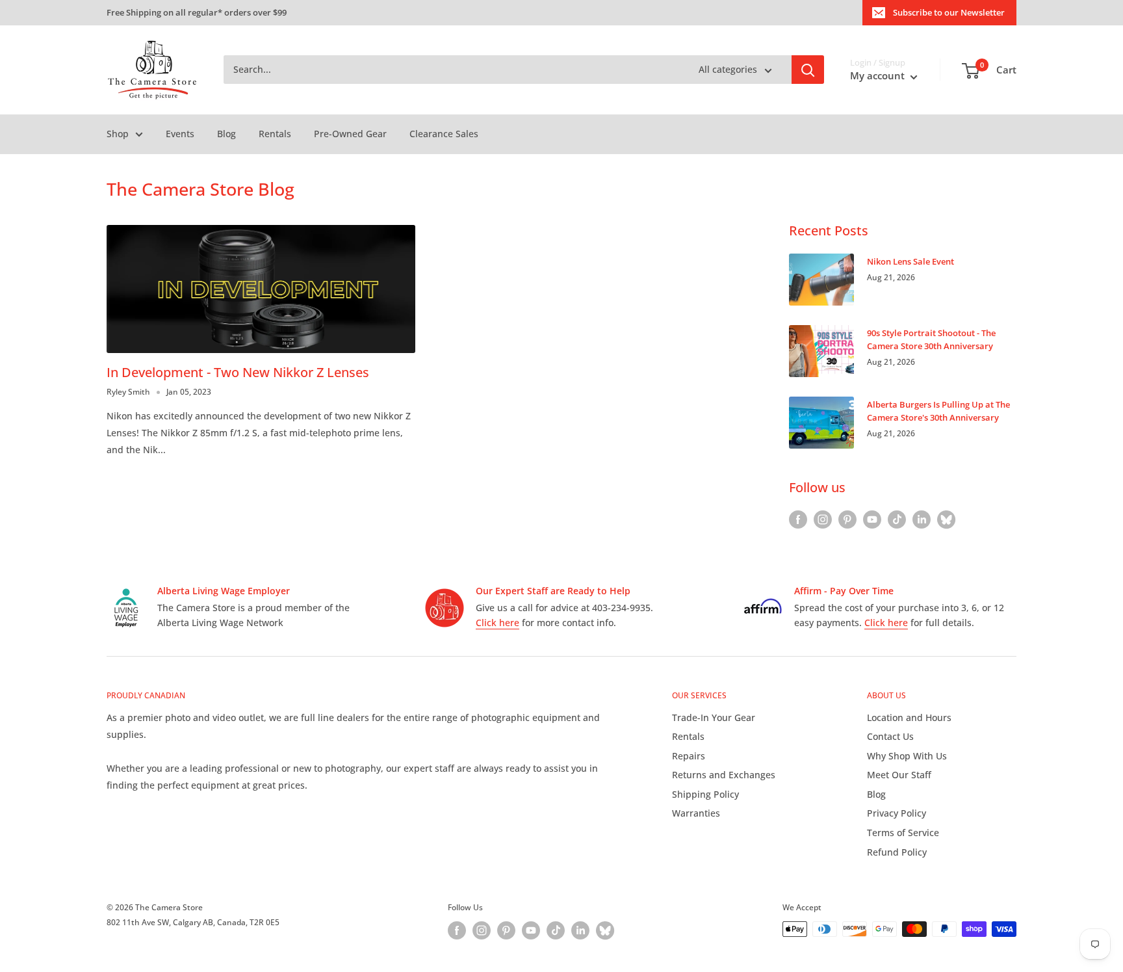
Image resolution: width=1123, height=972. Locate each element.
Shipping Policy (705, 794)
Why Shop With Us (907, 756)
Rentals (275, 133)
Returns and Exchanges (723, 774)
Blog (226, 133)
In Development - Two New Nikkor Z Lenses (238, 372)
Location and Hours (909, 717)
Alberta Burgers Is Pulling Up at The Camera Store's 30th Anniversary (938, 411)
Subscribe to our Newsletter (949, 12)
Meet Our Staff (899, 774)
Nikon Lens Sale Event (910, 261)
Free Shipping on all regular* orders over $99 (197, 12)
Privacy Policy (896, 813)
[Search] (808, 70)
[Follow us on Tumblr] (946, 519)
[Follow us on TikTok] (897, 519)
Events (180, 133)
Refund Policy (897, 852)
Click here (497, 622)
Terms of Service (903, 832)
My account (878, 76)
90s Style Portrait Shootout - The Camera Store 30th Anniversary (931, 339)
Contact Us (890, 736)
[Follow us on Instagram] (823, 519)
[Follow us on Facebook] (798, 519)
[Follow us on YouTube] (872, 519)
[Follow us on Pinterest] (847, 519)
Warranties (696, 813)
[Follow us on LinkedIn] (921, 519)
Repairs (688, 756)
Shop (118, 133)
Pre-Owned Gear (350, 133)
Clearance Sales (443, 133)
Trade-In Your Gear (713, 717)
